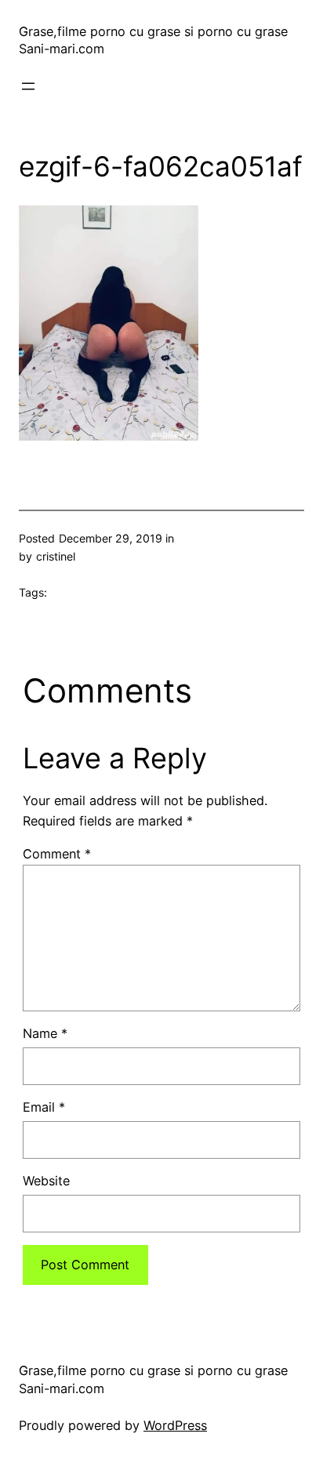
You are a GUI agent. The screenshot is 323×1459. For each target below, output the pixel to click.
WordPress (175, 1425)
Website (46, 1181)
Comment (57, 854)
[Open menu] (28, 86)
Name (45, 1033)
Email (44, 1107)
